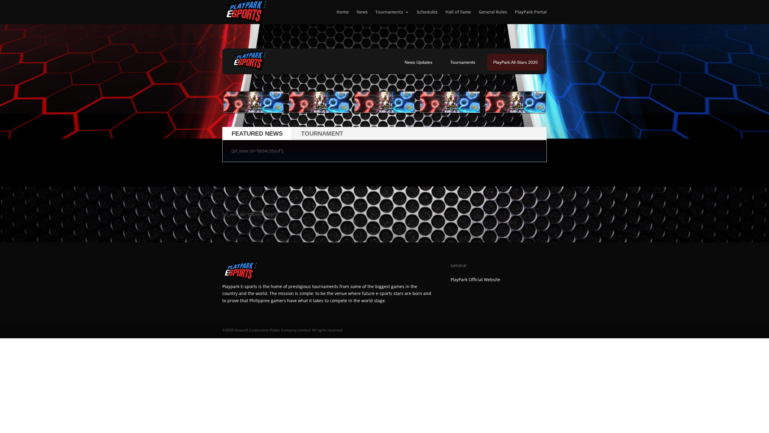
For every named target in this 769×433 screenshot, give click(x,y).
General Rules (493, 12)
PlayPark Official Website (475, 279)
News (362, 12)
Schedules (427, 12)
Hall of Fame (458, 12)
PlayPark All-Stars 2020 (515, 62)
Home (342, 12)
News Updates (418, 62)
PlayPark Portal (531, 12)
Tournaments (389, 12)
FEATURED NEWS (257, 133)
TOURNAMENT (322, 133)
